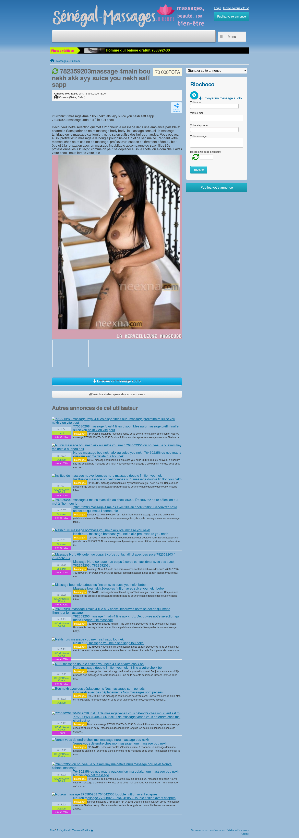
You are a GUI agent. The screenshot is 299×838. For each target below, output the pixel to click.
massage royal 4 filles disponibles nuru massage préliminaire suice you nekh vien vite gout (126, 428)
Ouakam (75, 61)
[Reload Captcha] (194, 156)
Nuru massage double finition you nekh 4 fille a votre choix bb (117, 667)
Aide (52, 830)
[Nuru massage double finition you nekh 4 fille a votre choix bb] (98, 664)
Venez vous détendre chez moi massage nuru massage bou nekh (120, 743)
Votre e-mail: (197, 112)
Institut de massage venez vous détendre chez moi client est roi (126, 718)
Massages (62, 61)
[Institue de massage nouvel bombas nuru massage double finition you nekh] (108, 475)
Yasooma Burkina (81, 830)
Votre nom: (196, 102)
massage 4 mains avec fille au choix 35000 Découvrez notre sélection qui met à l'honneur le (125, 509)
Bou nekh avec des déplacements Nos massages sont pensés (118, 692)
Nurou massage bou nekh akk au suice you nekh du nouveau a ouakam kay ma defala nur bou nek (127, 454)
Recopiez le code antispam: (205, 151)
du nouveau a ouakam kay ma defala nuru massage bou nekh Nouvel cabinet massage (126, 773)
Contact (245, 833)
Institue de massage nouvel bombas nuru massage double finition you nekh (127, 479)
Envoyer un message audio (118, 381)
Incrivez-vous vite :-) (236, 8)
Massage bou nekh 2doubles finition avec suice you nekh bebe (118, 588)
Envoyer (198, 169)
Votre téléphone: (199, 125)
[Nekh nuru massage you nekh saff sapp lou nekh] (88, 639)
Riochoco (202, 84)
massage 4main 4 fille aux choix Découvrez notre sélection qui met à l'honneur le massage (126, 618)
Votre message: (198, 136)
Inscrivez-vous (217, 830)
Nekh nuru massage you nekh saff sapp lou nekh (108, 642)
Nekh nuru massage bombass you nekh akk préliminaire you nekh (120, 533)
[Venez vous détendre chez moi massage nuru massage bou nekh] (100, 740)
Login (217, 8)
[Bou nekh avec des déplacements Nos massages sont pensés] (98, 688)
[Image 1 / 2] (117, 247)
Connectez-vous (199, 830)
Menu (232, 36)
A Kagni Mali (63, 830)
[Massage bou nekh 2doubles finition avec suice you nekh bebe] (99, 584)
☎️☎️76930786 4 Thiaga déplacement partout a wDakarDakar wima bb (166, 50)
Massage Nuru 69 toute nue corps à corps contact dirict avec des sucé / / (123, 563)
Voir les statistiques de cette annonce (118, 394)
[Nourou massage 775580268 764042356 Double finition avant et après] (104, 794)
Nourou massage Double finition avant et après (124, 797)
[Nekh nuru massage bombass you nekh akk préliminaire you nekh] (101, 530)
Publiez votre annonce (231, 16)
